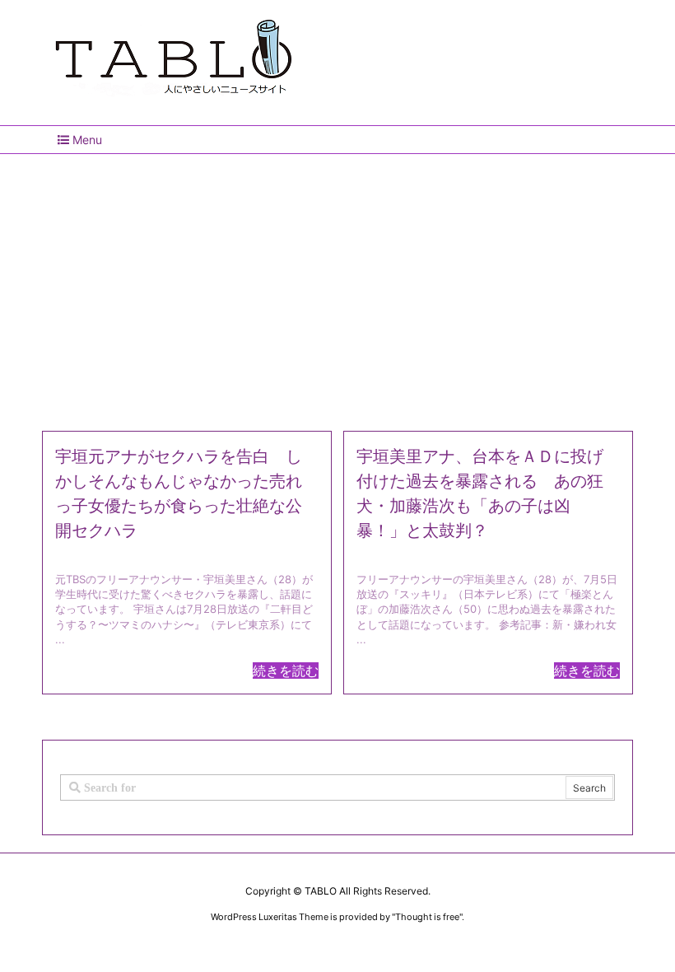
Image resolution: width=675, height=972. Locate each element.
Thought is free (427, 917)
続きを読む (286, 670)
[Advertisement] (337, 286)
